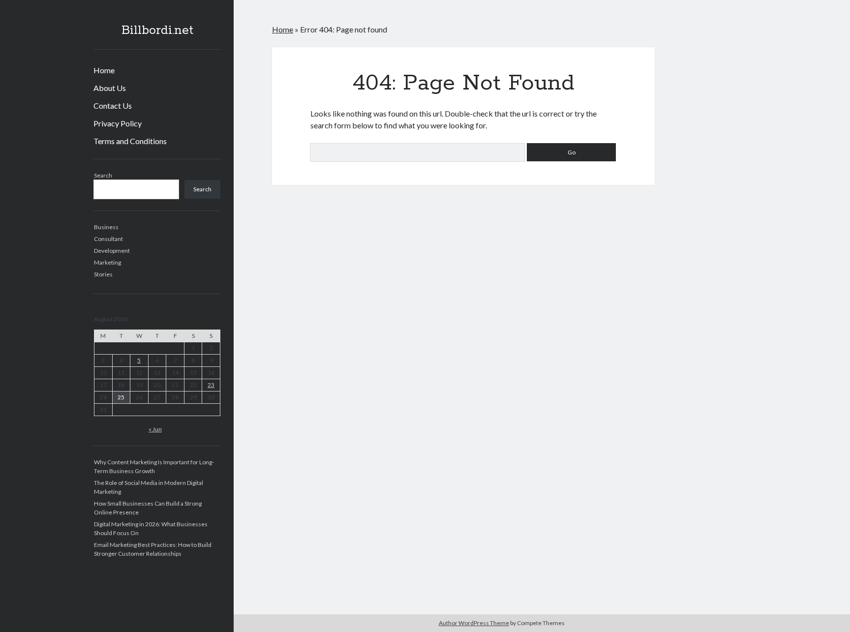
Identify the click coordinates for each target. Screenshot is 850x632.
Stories (103, 274)
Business (106, 227)
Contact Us (112, 105)
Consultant (108, 238)
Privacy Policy (117, 123)
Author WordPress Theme (474, 623)
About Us (109, 87)
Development (112, 250)
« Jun (155, 429)
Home (104, 70)
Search (103, 175)
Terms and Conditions (130, 141)
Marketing (107, 262)
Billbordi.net (157, 30)
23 (211, 385)
